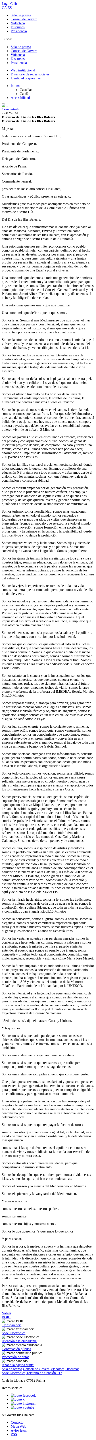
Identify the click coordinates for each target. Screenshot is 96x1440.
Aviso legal (19, 1430)
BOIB (6, 1317)
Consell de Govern (24, 19)
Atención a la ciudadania (19, 1341)
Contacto (17, 1422)
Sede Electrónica (13, 1333)
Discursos (18, 27)
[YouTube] (22, 1407)
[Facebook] (23, 1395)
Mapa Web (18, 1426)
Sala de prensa (21, 15)
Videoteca (18, 23)
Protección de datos (15, 1357)
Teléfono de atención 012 (44, 1373)
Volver (6, 1313)
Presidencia (19, 31)
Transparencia (11, 1325)
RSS (14, 1434)
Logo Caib (9, 4)
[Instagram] (23, 1403)
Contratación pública (16, 1349)
